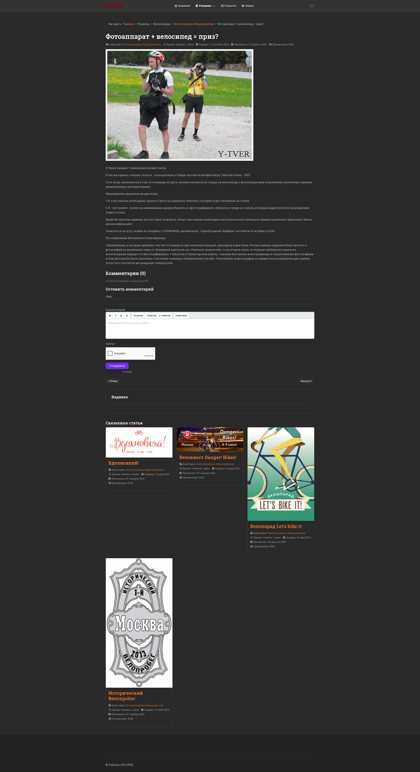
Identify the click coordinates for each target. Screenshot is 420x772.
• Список (151, 315)
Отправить (117, 365)
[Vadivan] (114, 6)
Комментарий (115, 309)
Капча (111, 343)
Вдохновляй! (123, 463)
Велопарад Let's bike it (276, 526)
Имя (109, 296)
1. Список (164, 315)
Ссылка (138, 315)
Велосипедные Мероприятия (142, 44)
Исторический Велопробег (125, 695)
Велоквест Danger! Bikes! (207, 457)
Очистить (181, 315)
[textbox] (210, 329)
